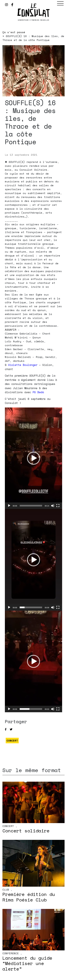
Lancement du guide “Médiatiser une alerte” (27, 963)
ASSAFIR (10, 330)
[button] (33, 458)
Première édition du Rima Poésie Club (28, 897)
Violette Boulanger (22, 365)
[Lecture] (9, 505)
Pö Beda (38, 392)
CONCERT (12, 740)
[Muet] (52, 505)
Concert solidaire (25, 830)
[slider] (31, 505)
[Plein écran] (58, 505)
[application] (33, 458)
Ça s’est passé (13, 32)
